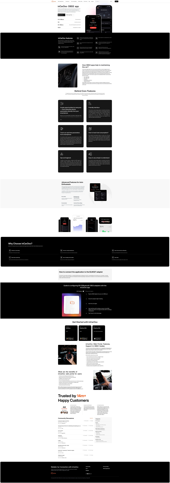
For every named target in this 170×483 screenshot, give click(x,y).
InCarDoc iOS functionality (99, 440)
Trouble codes (80, 1)
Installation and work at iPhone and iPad (101, 441)
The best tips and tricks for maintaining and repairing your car (69, 425)
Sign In (116, 1)
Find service (85, 1)
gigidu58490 (63, 433)
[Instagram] (89, 473)
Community (67, 1)
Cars (87, 468)
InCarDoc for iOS (98, 439)
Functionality (97, 432)
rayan (62, 428)
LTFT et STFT (60, 430)
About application (60, 1)
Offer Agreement (106, 468)
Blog (89, 1)
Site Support (97, 436)
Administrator (63, 423)
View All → (91, 418)
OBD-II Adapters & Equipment (100, 428)
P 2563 (59, 440)
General (96, 422)
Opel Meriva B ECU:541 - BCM (63, 445)
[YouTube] (87, 473)
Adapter (92, 1)
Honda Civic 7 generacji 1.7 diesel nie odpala (66, 450)
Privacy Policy (106, 466)
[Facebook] (86, 473)
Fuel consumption (74, 1)
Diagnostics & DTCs (98, 431)
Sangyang (60, 435)
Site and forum (98, 437)
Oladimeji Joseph (61, 455)
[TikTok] (91, 473)
